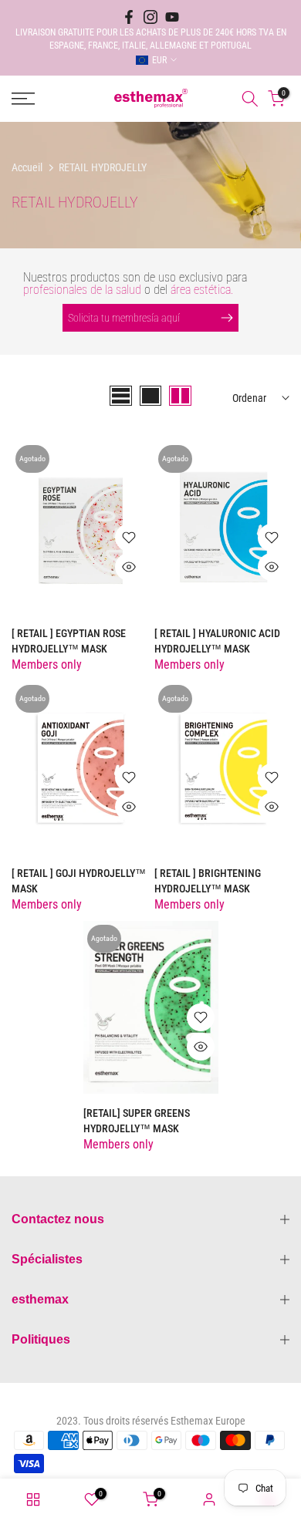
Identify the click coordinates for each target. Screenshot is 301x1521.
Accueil (27, 167)
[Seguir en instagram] (150, 17)
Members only (47, 664)
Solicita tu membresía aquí (124, 318)
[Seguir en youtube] (172, 17)
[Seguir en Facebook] (129, 17)
